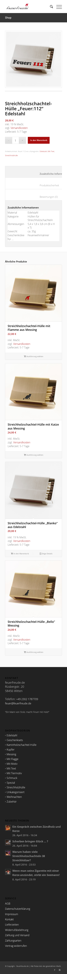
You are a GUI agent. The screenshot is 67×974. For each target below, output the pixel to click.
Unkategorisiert (15, 792)
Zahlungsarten (13, 940)
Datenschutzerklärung (17, 909)
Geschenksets (15, 740)
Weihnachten (14, 797)
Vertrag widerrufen (16, 946)
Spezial (11, 782)
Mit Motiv (12, 764)
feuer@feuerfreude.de (18, 703)
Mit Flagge (12, 759)
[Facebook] (54, 969)
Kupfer (10, 749)
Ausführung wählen (34, 356)
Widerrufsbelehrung (16, 930)
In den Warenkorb (38, 140)
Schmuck (12, 778)
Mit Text (51, 151)
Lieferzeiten (12, 924)
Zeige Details (46, 553)
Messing (11, 754)
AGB (7, 903)
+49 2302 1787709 (27, 699)
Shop (8, 17)
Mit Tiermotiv (14, 773)
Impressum (11, 914)
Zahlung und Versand (17, 935)
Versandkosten (19, 128)
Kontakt (9, 919)
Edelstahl (43, 151)
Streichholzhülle (11, 155)
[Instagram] (59, 969)
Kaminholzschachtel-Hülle (21, 745)
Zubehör (12, 801)
